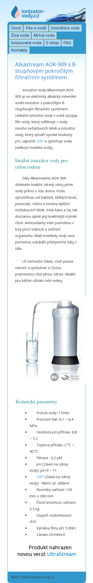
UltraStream (61, 554)
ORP (40, 141)
